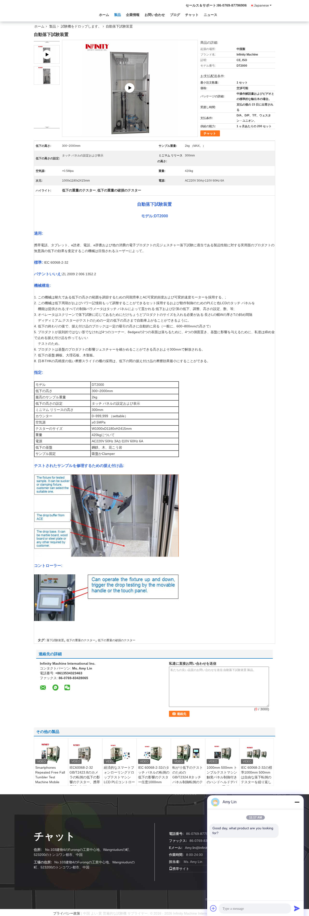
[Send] (297, 908)
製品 (117, 15)
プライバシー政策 (66, 913)
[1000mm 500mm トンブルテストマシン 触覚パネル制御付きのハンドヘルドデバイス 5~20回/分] (222, 753)
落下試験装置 (55, 640)
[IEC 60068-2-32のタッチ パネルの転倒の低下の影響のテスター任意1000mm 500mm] (154, 753)
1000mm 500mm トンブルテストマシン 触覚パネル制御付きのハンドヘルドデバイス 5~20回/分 (222, 777)
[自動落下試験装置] (47, 75)
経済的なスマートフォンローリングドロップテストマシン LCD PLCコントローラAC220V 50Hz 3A (119, 777)
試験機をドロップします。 (81, 26)
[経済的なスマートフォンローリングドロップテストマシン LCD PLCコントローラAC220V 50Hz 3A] (119, 753)
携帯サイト (180, 869)
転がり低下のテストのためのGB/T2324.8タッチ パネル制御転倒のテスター (187, 777)
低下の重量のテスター (80, 640)
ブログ (175, 15)
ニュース (210, 15)
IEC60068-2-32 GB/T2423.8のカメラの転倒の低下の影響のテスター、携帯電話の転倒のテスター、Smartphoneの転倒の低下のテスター (85, 784)
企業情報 (133, 15)
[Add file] (213, 908)
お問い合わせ (155, 15)
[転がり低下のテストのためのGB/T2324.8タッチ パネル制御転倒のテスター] (188, 753)
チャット (192, 14)
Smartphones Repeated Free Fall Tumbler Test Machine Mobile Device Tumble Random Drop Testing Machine (50, 782)
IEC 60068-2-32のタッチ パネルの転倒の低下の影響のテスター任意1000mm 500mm (153, 777)
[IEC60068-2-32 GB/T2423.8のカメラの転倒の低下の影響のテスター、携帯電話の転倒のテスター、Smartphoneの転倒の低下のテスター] (85, 753)
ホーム (104, 15)
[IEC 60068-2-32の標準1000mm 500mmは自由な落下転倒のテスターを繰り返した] (257, 753)
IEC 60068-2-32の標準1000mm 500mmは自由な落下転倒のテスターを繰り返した (256, 777)
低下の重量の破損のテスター (116, 640)
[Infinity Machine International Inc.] (60, 14)
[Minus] (297, 802)
